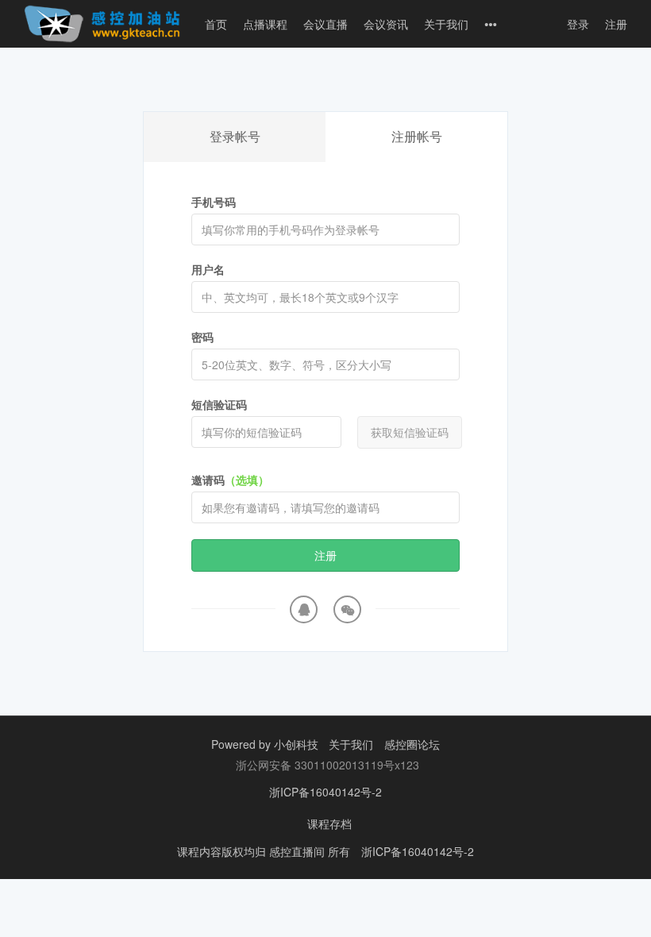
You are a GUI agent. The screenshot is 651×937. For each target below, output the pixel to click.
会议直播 (325, 24)
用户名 (208, 269)
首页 (216, 24)
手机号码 (213, 202)
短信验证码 (219, 404)
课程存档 (329, 823)
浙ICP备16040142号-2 (325, 792)
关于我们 (446, 24)
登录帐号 (235, 136)
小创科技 (298, 744)
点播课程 (265, 24)
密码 (202, 337)
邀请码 (230, 480)
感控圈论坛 (412, 744)
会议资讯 (386, 24)
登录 (578, 24)
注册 (616, 24)
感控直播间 (298, 851)
